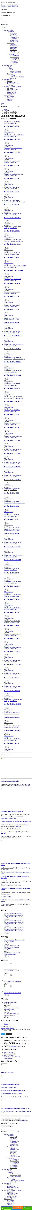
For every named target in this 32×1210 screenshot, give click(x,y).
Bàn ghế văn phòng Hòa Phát (8, 892)
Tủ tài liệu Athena (14, 57)
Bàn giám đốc (13, 47)
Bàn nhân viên (13, 44)
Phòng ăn (9, 67)
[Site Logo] (9, 5)
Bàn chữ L (16, 201)
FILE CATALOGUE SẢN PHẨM (10, 781)
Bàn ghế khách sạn (11, 93)
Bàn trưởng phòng (14, 45)
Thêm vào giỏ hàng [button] (8, 132)
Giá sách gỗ (13, 78)
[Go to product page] (17, 122)
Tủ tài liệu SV (13, 64)
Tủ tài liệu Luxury (14, 58)
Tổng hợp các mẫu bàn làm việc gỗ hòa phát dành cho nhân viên (15, 1096)
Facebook (3, 1028)
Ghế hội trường (10, 97)
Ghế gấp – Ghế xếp (11, 92)
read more (27, 785)
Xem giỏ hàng (4, 1126)
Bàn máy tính (13, 50)
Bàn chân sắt (13, 48)
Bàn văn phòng (10, 43)
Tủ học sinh (10, 85)
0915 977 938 (18, 1207)
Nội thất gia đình (8, 65)
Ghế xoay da (13, 34)
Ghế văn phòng (10, 31)
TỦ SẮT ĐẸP (14, 785)
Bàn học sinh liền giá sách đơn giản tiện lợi (12, 811)
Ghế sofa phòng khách (15, 72)
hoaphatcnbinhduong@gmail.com (17, 1046)
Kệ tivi (11, 69)
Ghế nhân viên (13, 36)
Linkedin (12, 1028)
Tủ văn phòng (10, 54)
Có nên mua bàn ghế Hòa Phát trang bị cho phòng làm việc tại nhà (15, 1116)
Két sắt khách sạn (11, 90)
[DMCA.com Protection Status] (6, 1034)
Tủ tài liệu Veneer (14, 55)
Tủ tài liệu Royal (14, 62)
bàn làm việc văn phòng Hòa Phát (20, 824)
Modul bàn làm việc (15, 52)
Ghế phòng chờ (10, 99)
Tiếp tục (11, 1126)
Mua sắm (6, 1024)
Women (25, 1120)
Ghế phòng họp (14, 40)
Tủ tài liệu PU (13, 61)
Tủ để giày (12, 75)
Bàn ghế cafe (10, 88)
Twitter (7, 1028)
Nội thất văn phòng (8, 30)
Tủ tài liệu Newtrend (15, 59)
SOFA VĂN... (21, 785)
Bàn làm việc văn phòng (7, 868)
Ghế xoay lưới (13, 33)
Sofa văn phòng (14, 41)
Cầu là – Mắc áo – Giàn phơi (17, 76)
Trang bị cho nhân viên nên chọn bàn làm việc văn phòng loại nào (15, 1108)
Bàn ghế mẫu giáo (11, 82)
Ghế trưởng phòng (14, 37)
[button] (2, 103)
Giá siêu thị (9, 100)
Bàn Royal (6, 123)
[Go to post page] (16, 808)
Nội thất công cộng (8, 95)
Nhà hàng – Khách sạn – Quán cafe (12, 86)
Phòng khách (10, 68)
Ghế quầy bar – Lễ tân (12, 89)
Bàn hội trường (10, 96)
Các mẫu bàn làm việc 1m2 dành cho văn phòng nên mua (16, 821)
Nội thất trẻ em (7, 79)
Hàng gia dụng (10, 74)
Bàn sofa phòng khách (15, 71)
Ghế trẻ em (9, 81)
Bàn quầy (12, 51)
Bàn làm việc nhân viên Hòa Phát (9, 836)
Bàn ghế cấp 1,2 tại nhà (12, 83)
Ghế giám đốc (13, 38)
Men (22, 1120)
